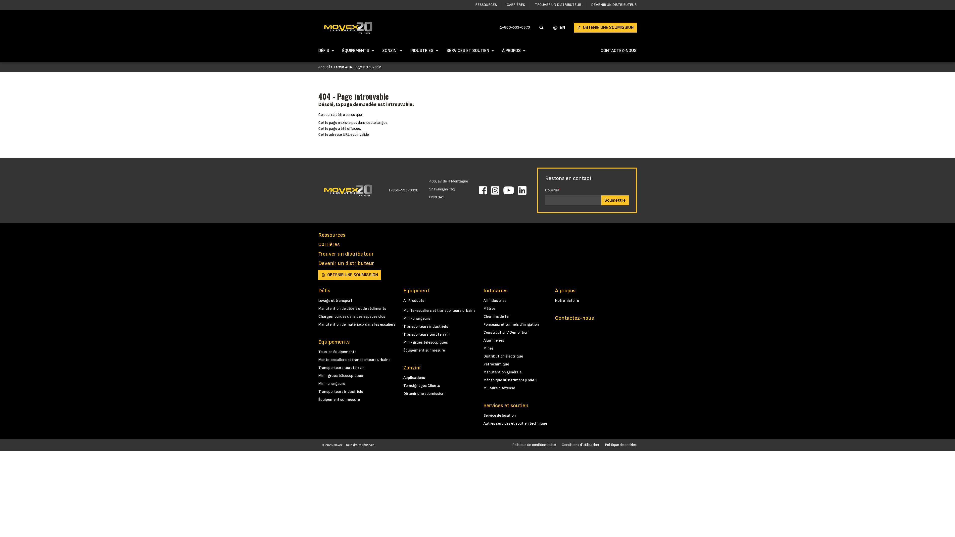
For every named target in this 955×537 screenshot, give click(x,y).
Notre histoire (567, 300)
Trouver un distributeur (558, 4)
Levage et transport (335, 300)
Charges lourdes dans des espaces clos (351, 316)
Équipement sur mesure (339, 399)
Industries (421, 50)
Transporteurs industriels (340, 391)
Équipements (355, 50)
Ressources (486, 4)
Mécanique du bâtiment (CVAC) (510, 380)
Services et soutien (467, 50)
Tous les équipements (337, 352)
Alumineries (493, 340)
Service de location (499, 415)
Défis (323, 50)
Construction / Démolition (505, 332)
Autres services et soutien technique (515, 423)
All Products (413, 300)
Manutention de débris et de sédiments (352, 308)
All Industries (494, 300)
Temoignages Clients (421, 385)
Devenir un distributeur (614, 4)
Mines (488, 348)
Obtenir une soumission (608, 27)
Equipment (416, 290)
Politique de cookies (621, 445)
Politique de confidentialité (534, 445)
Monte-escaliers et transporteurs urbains (354, 360)
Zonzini (389, 50)
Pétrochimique (496, 364)
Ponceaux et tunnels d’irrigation (511, 324)
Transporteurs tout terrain (341, 367)
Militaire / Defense (499, 388)
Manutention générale (502, 372)
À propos (511, 50)
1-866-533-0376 (515, 27)
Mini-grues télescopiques (340, 375)
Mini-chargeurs (331, 383)
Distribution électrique (503, 356)
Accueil (324, 67)
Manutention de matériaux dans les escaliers (356, 324)
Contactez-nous (619, 50)
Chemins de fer (496, 316)
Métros (489, 308)
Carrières (516, 4)
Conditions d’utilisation (580, 445)
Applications (414, 377)
